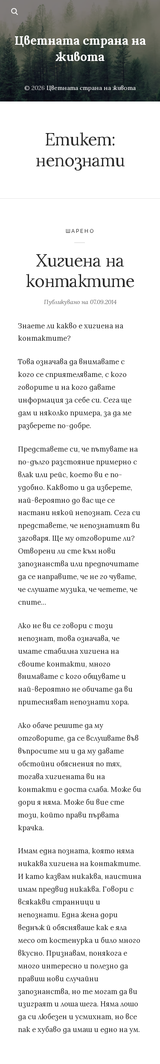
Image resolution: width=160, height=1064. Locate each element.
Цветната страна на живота (80, 48)
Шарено (80, 231)
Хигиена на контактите (80, 270)
